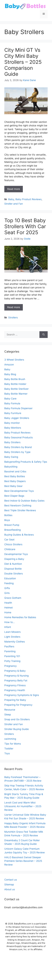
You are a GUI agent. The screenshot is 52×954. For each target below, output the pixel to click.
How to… (9, 622)
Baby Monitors (12, 427)
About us (9, 889)
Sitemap (9, 884)
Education (10, 578)
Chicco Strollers (13, 544)
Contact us (10, 879)
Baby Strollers (12, 442)
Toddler (8, 748)
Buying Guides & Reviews (19, 534)
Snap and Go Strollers (17, 719)
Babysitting (10, 466)
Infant (7, 627)
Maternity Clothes (14, 641)
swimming (10, 738)
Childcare (9, 549)
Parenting (9, 651)
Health (8, 602)
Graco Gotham (12, 597)
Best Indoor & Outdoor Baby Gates (24, 500)
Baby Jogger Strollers (16, 418)
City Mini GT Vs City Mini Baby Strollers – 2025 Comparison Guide (23, 62)
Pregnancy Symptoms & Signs (21, 695)
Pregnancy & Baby (15, 670)
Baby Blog (10, 374)
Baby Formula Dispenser (18, 408)
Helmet (8, 607)
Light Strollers (12, 636)
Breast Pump (11, 525)
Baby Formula (12, 403)
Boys (7, 520)
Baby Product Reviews (28, 199)
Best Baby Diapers (15, 481)
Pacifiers (9, 646)
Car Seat (9, 539)
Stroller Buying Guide (16, 729)
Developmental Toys (16, 554)
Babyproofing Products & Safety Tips (25, 461)
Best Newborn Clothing (17, 505)
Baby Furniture (12, 413)
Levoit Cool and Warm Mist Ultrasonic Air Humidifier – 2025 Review (22, 806)
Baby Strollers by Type (17, 452)
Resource (9, 709)
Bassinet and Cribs (15, 471)
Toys (7, 753)
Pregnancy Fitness (15, 685)
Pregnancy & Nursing (16, 675)
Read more (13, 189)
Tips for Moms (12, 743)
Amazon (9, 364)
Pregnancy (10, 665)
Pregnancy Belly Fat (15, 680)
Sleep (7, 714)
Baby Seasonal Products (18, 437)
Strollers (13, 317)
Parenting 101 (12, 656)
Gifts (7, 588)
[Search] (43, 334)
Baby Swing (11, 456)
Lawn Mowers (12, 631)
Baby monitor (12, 422)
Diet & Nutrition (13, 563)
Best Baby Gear (13, 486)
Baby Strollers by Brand (18, 447)
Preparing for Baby (15, 700)
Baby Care (10, 398)
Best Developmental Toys (19, 491)
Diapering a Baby (14, 559)
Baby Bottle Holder (15, 384)
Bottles (8, 515)
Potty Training (12, 661)
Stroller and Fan (13, 203)
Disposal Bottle (13, 568)
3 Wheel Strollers (14, 359)
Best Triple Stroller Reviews (20, 510)
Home (7, 612)
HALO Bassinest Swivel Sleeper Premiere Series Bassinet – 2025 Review (23, 861)
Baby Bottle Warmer (15, 393)
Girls (7, 593)
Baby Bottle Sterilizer (16, 388)
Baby (11, 199)
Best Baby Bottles (14, 476)
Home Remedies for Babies (20, 617)
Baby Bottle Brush (14, 379)
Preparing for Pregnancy (18, 704)
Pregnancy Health (14, 690)
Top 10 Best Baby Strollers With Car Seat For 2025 (25, 226)
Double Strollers (13, 573)
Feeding (9, 583)
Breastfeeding (12, 529)
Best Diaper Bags (14, 495)
